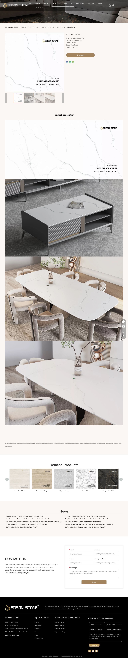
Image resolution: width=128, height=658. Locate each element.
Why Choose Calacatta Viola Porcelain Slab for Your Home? (86, 519)
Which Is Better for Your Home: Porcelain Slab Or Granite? (26, 524)
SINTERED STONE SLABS (63, 3)
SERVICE (91, 3)
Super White (86, 491)
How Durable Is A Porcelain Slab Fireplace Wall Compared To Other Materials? (33, 522)
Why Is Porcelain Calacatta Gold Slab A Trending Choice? (85, 516)
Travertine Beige (42, 491)
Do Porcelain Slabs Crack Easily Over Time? (21, 527)
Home (37, 622)
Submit (94, 582)
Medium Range (59, 625)
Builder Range (59, 622)
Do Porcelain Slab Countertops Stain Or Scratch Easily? (85, 527)
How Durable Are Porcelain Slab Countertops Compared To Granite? (89, 524)
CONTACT (39, 8)
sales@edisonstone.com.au (19, 628)
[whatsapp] (96, 651)
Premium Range (60, 628)
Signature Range (60, 632)
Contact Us (39, 638)
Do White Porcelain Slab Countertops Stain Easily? (83, 522)
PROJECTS (80, 3)
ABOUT (47, 3)
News (100, 3)
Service (37, 632)
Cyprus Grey (64, 491)
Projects (37, 628)
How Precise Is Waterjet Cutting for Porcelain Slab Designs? (27, 519)
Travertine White (20, 491)
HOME (37, 3)
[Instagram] (93, 651)
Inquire (81, 55)
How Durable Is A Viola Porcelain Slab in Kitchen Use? (25, 516)
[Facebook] (89, 651)
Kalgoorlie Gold (108, 491)
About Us (38, 625)
